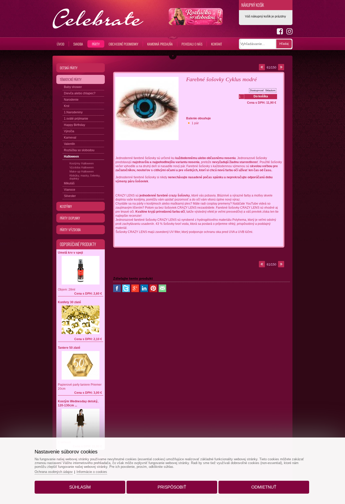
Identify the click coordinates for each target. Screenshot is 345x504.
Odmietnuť (263, 487)
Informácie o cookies (92, 472)
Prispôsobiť (172, 487)
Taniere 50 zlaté (69, 347)
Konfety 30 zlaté (69, 302)
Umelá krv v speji (70, 252)
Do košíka (261, 96)
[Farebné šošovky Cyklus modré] (147, 140)
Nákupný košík (252, 5)
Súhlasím (80, 487)
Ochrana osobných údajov (54, 472)
